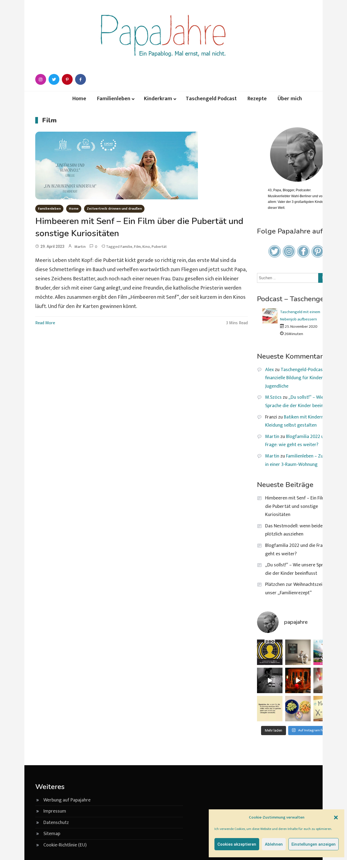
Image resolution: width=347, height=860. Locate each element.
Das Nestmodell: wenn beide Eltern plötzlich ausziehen (300, 530)
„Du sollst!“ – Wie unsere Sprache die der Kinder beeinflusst (302, 401)
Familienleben (113, 98)
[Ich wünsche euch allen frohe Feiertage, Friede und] (298, 680)
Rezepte (257, 98)
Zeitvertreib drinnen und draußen (114, 209)
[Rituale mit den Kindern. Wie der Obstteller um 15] (298, 708)
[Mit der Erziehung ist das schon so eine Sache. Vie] (269, 708)
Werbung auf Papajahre (67, 800)
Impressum (54, 811)
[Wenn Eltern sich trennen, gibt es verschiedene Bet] (298, 652)
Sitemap (51, 834)
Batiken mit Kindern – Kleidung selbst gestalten (296, 421)
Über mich (290, 98)
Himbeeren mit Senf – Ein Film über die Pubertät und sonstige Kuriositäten (300, 506)
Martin (80, 247)
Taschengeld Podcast (211, 98)
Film (137, 247)
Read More (45, 323)
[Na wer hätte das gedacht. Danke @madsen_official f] (269, 652)
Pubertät (159, 247)
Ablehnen (274, 844)
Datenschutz (56, 823)
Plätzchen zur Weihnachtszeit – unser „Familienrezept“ (296, 588)
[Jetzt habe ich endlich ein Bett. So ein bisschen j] (269, 680)
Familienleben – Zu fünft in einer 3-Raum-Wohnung (300, 460)
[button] (336, 817)
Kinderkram (158, 98)
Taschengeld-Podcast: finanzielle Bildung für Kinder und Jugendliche (298, 378)
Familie (126, 247)
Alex (269, 370)
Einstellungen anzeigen (313, 844)
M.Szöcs (273, 397)
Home (79, 98)
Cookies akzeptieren (236, 844)
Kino (146, 247)
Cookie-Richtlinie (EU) (65, 845)
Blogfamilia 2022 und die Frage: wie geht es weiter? (300, 441)
